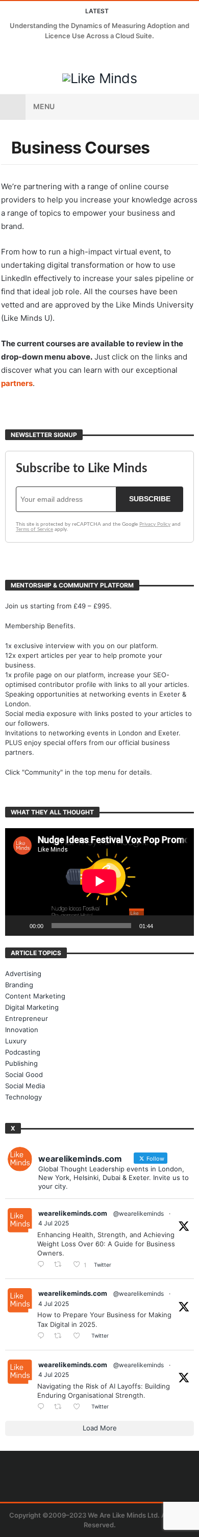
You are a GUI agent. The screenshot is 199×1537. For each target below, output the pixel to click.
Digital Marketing (32, 1007)
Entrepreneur (26, 1018)
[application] (99, 882)
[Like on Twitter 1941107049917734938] (79, 1407)
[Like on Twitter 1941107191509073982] (79, 1336)
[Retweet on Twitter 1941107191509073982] (61, 1336)
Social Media (25, 1086)
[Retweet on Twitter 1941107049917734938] (61, 1407)
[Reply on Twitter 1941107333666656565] (43, 1265)
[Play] (18, 925)
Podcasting (22, 1052)
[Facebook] (9, 55)
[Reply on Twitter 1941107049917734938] (43, 1407)
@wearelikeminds (138, 1213)
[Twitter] (28, 55)
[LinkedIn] (47, 55)
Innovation (21, 1030)
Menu (44, 106)
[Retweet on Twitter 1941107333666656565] (61, 1265)
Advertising (23, 973)
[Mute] (164, 925)
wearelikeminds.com (72, 1213)
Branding (19, 985)
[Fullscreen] (181, 925)
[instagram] (66, 55)
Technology (23, 1097)
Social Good (24, 1074)
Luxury (16, 1041)
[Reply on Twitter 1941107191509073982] (43, 1336)
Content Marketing (35, 996)
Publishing (21, 1063)
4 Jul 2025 (53, 1223)
